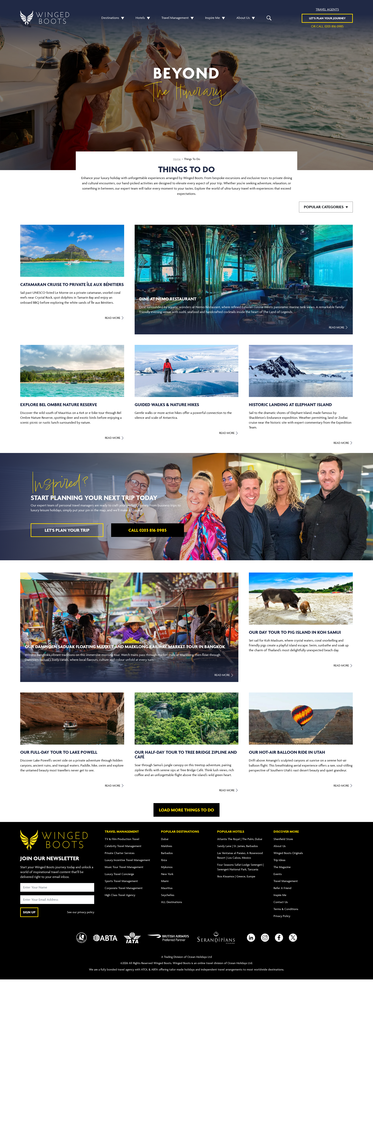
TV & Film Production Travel (122, 839)
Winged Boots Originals (288, 853)
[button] (121, 17)
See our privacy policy (80, 912)
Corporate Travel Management (124, 888)
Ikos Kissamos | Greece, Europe (236, 876)
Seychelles (167, 895)
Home (177, 159)
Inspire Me (212, 18)
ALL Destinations (171, 902)
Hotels (140, 18)
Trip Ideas (279, 860)
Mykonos (167, 867)
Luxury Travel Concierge (119, 874)
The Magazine (282, 867)
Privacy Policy (282, 916)
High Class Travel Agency (120, 895)
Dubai (164, 839)
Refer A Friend (282, 888)
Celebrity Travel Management (123, 846)
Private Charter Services (119, 853)
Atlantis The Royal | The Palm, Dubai (239, 839)
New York (167, 874)
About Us (243, 18)
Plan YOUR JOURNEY (327, 18)
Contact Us (281, 902)
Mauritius (167, 888)
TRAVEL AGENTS (327, 9)
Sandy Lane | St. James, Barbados (237, 846)
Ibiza (164, 860)
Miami (164, 881)
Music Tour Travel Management (124, 867)
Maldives (166, 846)
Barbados (167, 853)
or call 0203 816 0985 (327, 26)
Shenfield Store (283, 839)
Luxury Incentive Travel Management (127, 860)
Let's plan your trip (67, 530)
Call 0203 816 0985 (147, 530)
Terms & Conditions (286, 909)
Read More (113, 318)
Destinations (110, 18)
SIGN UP (29, 912)
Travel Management (175, 18)
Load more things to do (186, 810)
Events (278, 874)
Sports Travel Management (121, 881)
